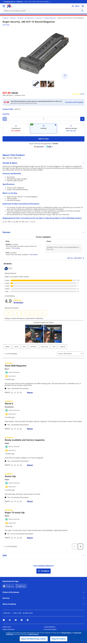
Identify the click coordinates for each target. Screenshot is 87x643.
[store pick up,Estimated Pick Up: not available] (16, 129)
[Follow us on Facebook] (4, 620)
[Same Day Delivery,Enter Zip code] (71, 129)
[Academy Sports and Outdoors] (9, 6)
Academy (5, 18)
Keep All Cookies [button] (59, 639)
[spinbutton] (43, 119)
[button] (74, 102)
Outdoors (13, 18)
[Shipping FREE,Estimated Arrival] (43, 129)
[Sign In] (72, 6)
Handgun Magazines (50, 18)
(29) (83, 94)
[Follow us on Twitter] (9, 620)
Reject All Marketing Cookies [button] (33, 639)
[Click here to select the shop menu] (4, 6)
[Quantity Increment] (82, 119)
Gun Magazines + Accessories (33, 18)
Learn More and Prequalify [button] (74, 102)
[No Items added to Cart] (82, 6)
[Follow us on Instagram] (21, 620)
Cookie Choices (33, 634)
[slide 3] (51, 84)
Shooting (20, 18)
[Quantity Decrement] (5, 119)
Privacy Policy (66, 633)
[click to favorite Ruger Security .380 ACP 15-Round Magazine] (65, 75)
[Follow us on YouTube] (15, 620)
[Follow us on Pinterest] (27, 620)
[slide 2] (43, 84)
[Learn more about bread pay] (49, 146)
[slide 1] (36, 84)
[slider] (43, 53)
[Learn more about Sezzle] (39, 146)
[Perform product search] (82, 11)
